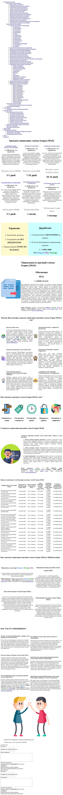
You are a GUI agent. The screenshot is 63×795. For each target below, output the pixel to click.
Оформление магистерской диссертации (20, 64)
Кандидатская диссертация (14, 103)
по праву (15, 33)
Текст (14, 74)
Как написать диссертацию (14, 3)
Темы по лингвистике (18, 96)
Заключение (16, 75)
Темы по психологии (18, 88)
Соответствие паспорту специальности (20, 18)
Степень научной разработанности (19, 8)
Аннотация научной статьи (17, 116)
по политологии (17, 36)
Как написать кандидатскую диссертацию (21, 105)
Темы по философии (17, 90)
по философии (17, 32)
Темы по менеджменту (18, 86)
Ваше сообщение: (5, 752)
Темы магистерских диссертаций (18, 83)
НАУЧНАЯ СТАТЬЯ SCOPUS (52, 146)
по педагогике (16, 29)
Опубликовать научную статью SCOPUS (52, 184)
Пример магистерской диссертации (19, 82)
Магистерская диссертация (14, 24)
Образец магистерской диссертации (19, 56)
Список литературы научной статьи (19, 123)
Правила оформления (18, 67)
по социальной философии (20, 43)
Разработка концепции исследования (19, 6)
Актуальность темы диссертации (18, 7)
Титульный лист (17, 70)
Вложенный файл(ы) (6, 762)
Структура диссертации (19, 68)
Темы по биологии (17, 98)
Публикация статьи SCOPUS (14, 134)
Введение (15, 72)
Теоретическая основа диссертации (19, 13)
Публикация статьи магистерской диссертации (19, 131)
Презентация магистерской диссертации (20, 61)
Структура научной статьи (17, 113)
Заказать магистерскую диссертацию (19, 25)
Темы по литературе (17, 101)
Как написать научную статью (15, 112)
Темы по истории (17, 102)
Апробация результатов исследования (20, 22)
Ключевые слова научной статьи (18, 117)
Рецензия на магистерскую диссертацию (20, 57)
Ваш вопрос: (4, 777)
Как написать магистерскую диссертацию (21, 47)
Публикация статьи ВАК (13, 132)
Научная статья (8, 110)
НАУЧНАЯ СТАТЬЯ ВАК (31, 146)
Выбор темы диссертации (16, 4)
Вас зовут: (3, 746)
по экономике (16, 27)
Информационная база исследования (19, 15)
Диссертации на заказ (9, 2)
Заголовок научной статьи (17, 114)
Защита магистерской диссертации (19, 81)
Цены (5, 135)
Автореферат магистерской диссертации (20, 51)
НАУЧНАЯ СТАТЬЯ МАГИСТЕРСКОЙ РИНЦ (11, 146)
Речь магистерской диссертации (18, 60)
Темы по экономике (17, 85)
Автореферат (7, 107)
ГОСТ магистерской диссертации (19, 54)
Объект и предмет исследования (18, 10)
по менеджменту (17, 28)
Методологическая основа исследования (20, 14)
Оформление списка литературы (21, 79)
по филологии (16, 38)
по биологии (16, 42)
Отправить (3, 765)
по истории (16, 46)
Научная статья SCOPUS (13, 127)
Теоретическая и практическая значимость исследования (25, 21)
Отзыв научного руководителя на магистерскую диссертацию (26, 58)
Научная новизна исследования (18, 20)
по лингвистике (17, 39)
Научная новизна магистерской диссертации (21, 63)
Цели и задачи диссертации (17, 11)
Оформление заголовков (19, 76)
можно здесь (54, 309)
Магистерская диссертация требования (20, 50)
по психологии (17, 31)
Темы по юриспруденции (19, 91)
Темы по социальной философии (20, 99)
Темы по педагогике (17, 87)
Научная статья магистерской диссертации (18, 124)
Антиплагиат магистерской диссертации (20, 53)
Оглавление (16, 71)
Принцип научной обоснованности (19, 17)
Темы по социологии (18, 92)
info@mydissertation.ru (37, 310)
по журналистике (17, 40)
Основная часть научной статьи (18, 120)
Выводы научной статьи (16, 121)
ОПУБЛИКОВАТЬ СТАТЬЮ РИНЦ (11, 182)
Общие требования (18, 65)
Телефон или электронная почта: (9, 749)
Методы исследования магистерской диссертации (23, 49)
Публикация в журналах (10, 130)
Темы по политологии (18, 93)
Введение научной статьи (16, 119)
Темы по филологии (17, 94)
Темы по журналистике (18, 97)
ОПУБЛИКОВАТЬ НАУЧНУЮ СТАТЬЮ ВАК (31, 182)
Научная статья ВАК (12, 125)
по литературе (16, 45)
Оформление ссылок (18, 78)
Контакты (6, 137)
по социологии (17, 35)
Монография (7, 128)
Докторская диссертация (13, 106)
